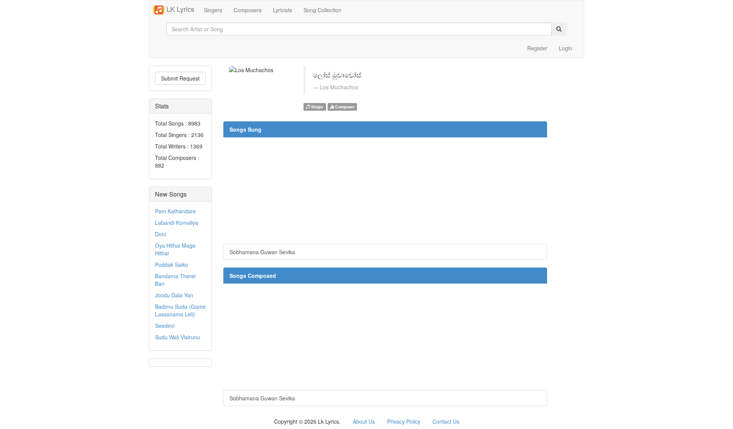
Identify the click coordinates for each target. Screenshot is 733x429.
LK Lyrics (179, 9)
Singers (213, 10)
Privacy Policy (403, 421)
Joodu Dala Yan (174, 295)
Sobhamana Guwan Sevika (262, 252)
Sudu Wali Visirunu (177, 337)
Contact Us (446, 421)
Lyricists (282, 10)
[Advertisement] (385, 190)
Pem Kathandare (175, 211)
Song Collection (322, 10)
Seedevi (164, 325)
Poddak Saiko (171, 264)
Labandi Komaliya (176, 222)
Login (565, 48)
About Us (364, 421)
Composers (248, 10)
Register (537, 48)
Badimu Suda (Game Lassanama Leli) (180, 310)
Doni (160, 234)
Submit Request (180, 78)
